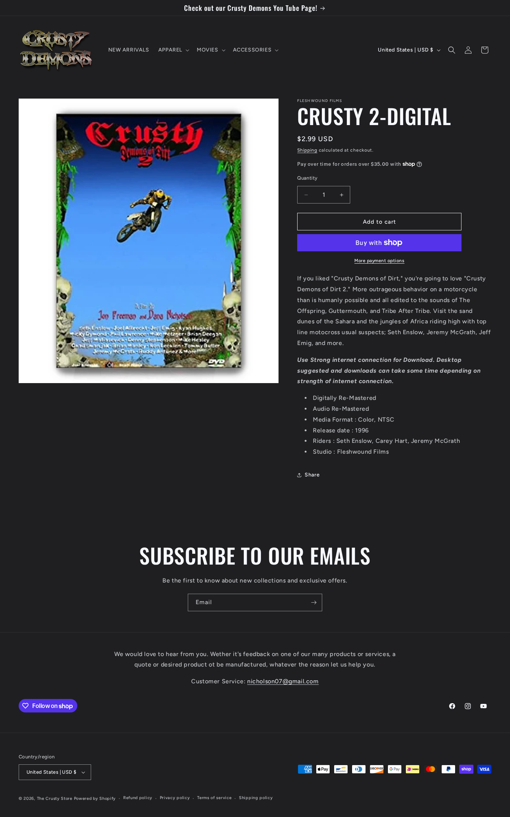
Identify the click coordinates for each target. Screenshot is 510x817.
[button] (173, 50)
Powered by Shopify (95, 798)
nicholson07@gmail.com (283, 681)
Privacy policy (175, 797)
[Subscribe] (313, 602)
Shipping (307, 150)
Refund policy (137, 797)
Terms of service (214, 797)
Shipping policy (256, 797)
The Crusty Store (54, 798)
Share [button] (312, 475)
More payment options (379, 260)
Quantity (307, 178)
